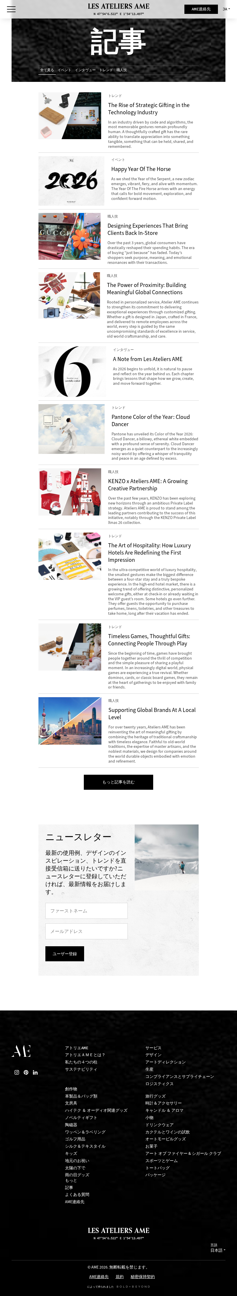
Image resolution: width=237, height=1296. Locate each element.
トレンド (106, 70)
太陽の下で (75, 1168)
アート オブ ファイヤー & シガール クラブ (183, 1153)
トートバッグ (157, 1168)
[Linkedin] (35, 1072)
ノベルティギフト (81, 1117)
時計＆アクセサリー (163, 1103)
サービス (153, 1048)
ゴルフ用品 (75, 1139)
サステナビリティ (81, 1069)
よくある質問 (77, 1194)
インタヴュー (85, 70)
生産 (149, 1069)
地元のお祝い (77, 1161)
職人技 (121, 70)
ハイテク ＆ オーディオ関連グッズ (96, 1110)
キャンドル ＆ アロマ (164, 1110)
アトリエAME (76, 1048)
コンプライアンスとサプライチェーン (179, 1076)
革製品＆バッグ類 (81, 1096)
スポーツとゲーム (161, 1161)
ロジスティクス (159, 1084)
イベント (64, 70)
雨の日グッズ (77, 1175)
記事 (69, 1187)
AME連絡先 (74, 1202)
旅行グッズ (155, 1096)
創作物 (71, 1089)
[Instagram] (16, 1072)
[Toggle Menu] (11, 9)
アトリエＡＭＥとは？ (85, 1055)
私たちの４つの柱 (81, 1062)
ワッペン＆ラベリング (85, 1132)
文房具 (71, 1103)
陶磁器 (71, 1125)
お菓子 (151, 1146)
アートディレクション (165, 1062)
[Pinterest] (26, 1072)
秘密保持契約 (143, 1277)
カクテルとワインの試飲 (167, 1132)
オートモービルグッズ (165, 1139)
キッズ (71, 1153)
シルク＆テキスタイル (85, 1146)
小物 (149, 1117)
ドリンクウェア (159, 1125)
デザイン (153, 1055)
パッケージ (155, 1175)
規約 (120, 1277)
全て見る (47, 70)
